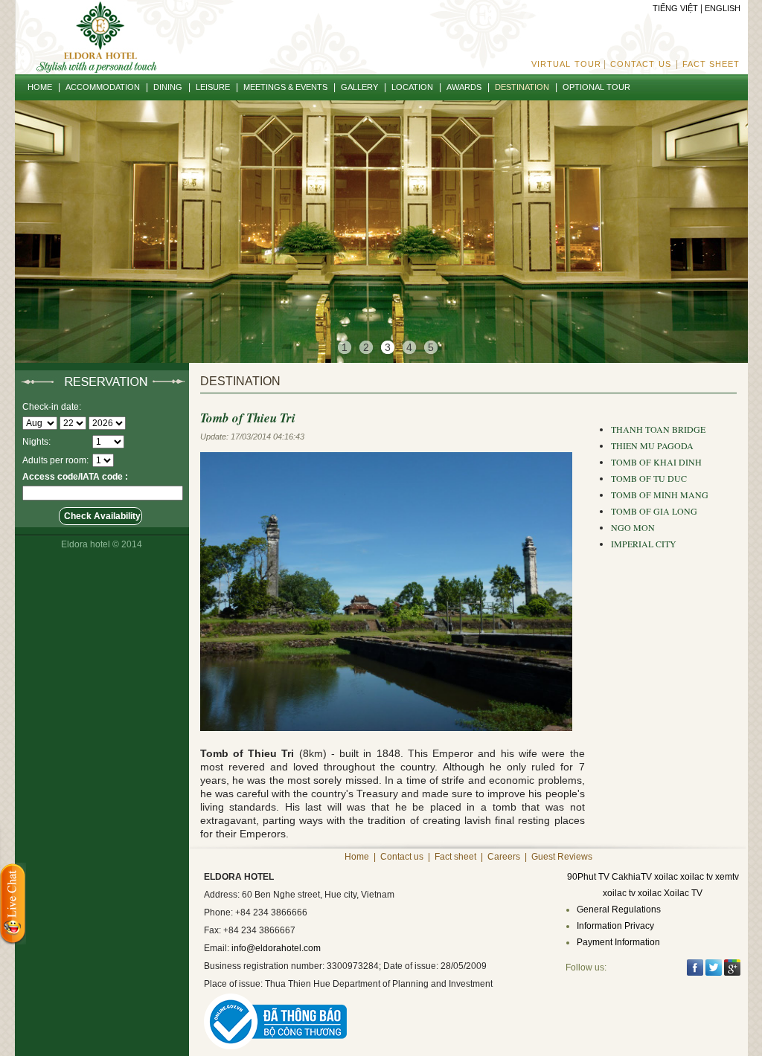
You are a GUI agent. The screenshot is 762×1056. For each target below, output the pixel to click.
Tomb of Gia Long (654, 511)
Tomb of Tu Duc (649, 478)
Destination (240, 381)
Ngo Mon (633, 527)
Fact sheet (711, 63)
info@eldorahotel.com (276, 948)
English (722, 8)
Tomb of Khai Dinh (656, 462)
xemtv (727, 877)
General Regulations (619, 909)
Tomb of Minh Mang (659, 494)
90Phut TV (588, 877)
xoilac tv (696, 877)
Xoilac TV (683, 893)
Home (357, 856)
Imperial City (643, 544)
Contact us (640, 63)
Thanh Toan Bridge (658, 429)
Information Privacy (615, 926)
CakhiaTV (632, 877)
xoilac (666, 877)
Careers (503, 856)
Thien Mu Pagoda (652, 445)
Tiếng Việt (675, 8)
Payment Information (618, 942)
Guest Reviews (561, 856)
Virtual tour (566, 63)
